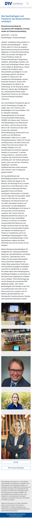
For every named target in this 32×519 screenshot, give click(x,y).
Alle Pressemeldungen (16, 468)
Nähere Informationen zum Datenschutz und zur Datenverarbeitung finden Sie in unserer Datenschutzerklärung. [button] (15, 508)
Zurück (16, 462)
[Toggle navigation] (27, 3)
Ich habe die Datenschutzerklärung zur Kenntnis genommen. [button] (16, 515)
